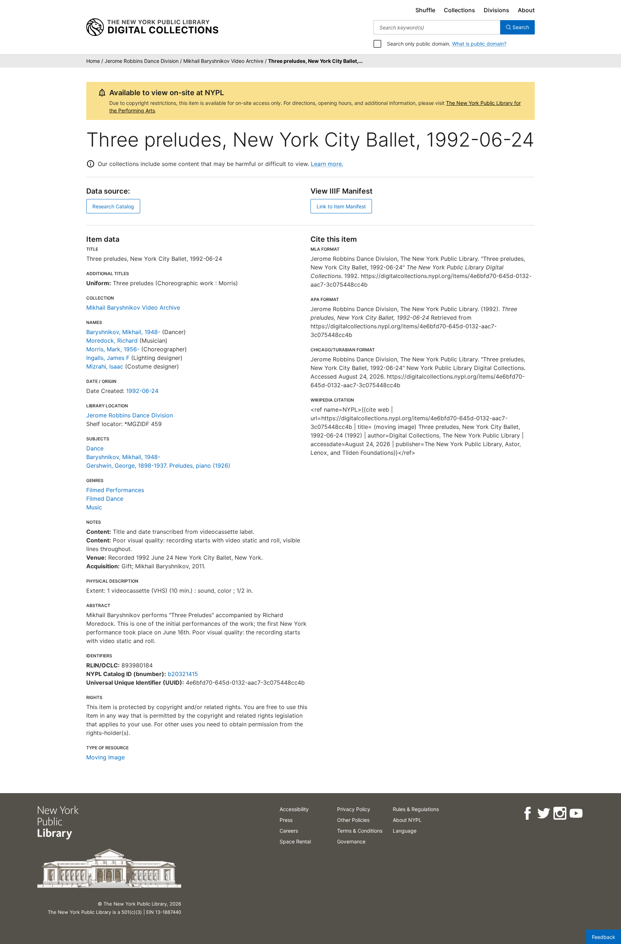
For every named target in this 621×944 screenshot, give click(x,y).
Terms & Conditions (359, 831)
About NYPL (407, 820)
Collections (459, 10)
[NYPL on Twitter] (544, 813)
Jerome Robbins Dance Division (129, 415)
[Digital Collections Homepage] (152, 27)
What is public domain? (479, 44)
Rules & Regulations (416, 809)
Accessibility (294, 809)
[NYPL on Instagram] (560, 813)
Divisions (496, 10)
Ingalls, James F (107, 357)
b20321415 (183, 673)
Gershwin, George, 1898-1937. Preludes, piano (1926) (158, 465)
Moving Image (105, 757)
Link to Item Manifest (341, 206)
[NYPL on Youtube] (576, 813)
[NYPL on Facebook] (527, 813)
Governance (351, 841)
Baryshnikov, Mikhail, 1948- (123, 332)
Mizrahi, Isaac (104, 366)
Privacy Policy (353, 809)
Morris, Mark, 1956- (112, 349)
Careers (289, 831)
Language (405, 831)
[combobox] (436, 27)
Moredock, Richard (112, 340)
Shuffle (425, 10)
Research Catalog (113, 206)
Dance (95, 448)
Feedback (603, 937)
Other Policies (353, 820)
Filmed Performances (115, 490)
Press (286, 820)
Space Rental (295, 841)
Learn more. (327, 163)
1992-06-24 (142, 390)
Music (94, 507)
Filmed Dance (104, 498)
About (526, 10)
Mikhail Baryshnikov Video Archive (133, 307)
